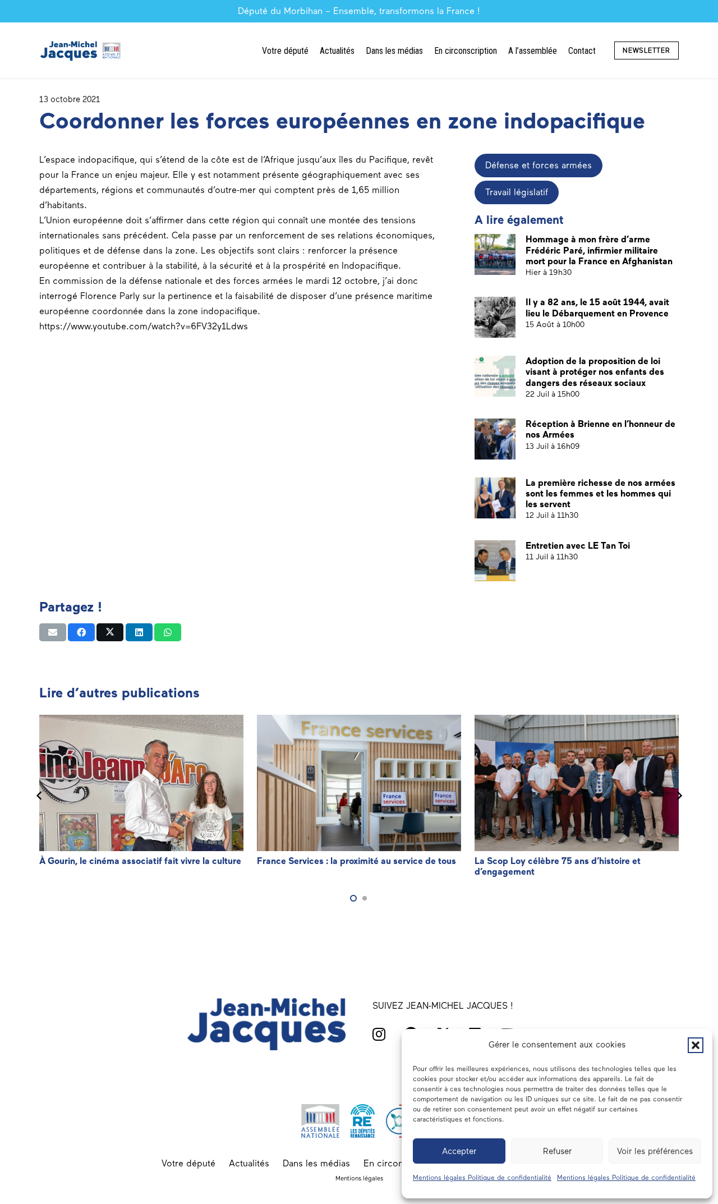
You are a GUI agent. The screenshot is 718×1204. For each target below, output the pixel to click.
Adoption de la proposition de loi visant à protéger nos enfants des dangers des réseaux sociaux (595, 372)
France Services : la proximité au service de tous (356, 861)
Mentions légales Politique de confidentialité (482, 1178)
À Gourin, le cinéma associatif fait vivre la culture (140, 861)
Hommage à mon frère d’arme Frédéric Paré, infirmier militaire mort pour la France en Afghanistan (599, 250)
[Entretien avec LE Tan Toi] (495, 560)
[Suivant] (678, 796)
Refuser (557, 1151)
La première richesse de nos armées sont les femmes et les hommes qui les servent (600, 493)
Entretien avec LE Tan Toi (578, 545)
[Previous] (39, 796)
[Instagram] (378, 1034)
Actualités (249, 1163)
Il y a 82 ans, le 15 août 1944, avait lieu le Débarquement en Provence (597, 307)
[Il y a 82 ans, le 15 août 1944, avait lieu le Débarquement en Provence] (495, 317)
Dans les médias (316, 1163)
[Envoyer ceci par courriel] (52, 632)
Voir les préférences (655, 1151)
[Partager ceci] (81, 632)
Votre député (188, 1163)
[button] (695, 1045)
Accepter (459, 1151)
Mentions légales (359, 1178)
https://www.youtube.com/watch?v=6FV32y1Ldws (143, 326)
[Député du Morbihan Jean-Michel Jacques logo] (81, 50)
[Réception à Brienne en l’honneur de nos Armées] (495, 439)
